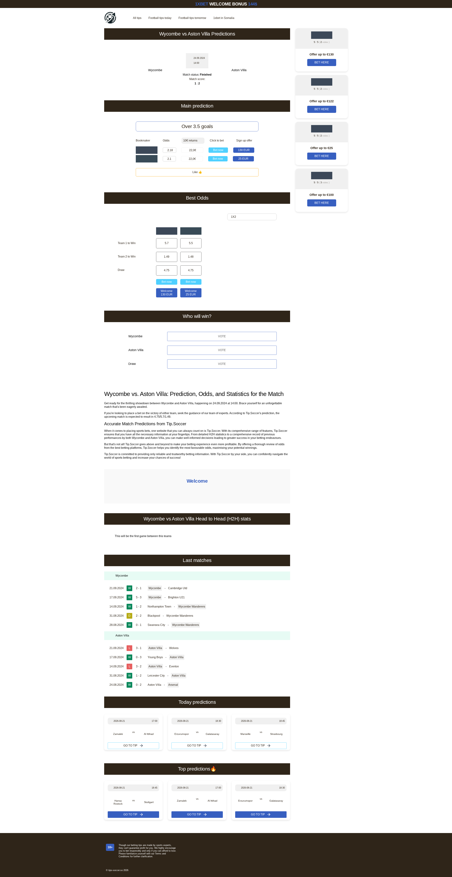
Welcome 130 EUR (167, 292)
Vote (222, 336)
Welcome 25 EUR (191, 292)
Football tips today (159, 17)
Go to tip (130, 745)
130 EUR (244, 150)
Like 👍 (197, 172)
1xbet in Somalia (223, 17)
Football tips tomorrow (192, 17)
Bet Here (321, 62)
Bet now (218, 150)
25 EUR (243, 158)
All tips (137, 17)
